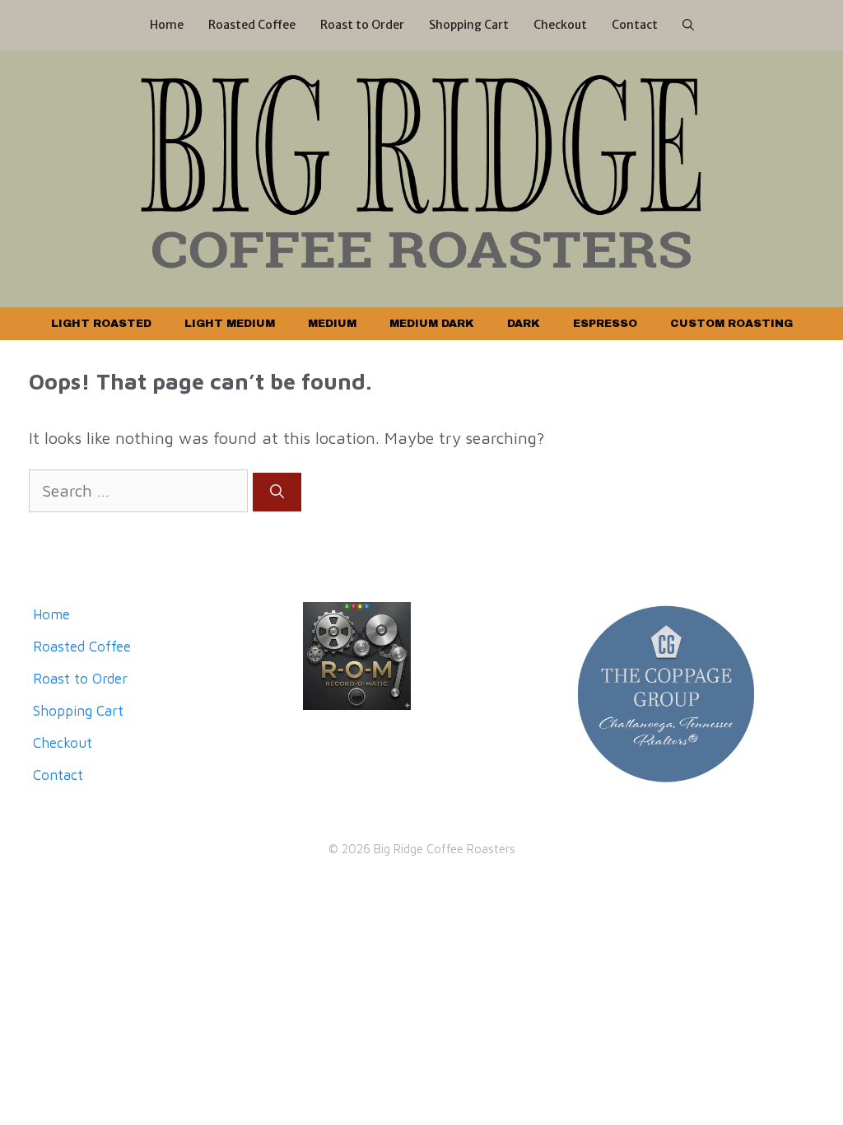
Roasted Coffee (252, 24)
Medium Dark (431, 323)
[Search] (277, 492)
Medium (332, 323)
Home (167, 24)
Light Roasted (101, 323)
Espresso (605, 323)
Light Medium (229, 323)
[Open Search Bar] (688, 25)
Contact (635, 24)
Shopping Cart (469, 24)
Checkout (560, 24)
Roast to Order (362, 24)
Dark (523, 323)
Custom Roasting (731, 323)
